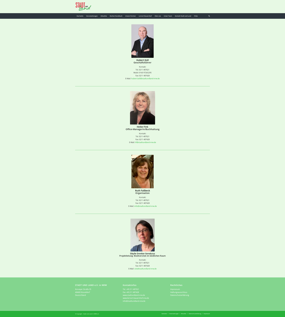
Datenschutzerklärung (179, 295)
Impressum (175, 289)
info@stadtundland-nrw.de (145, 206)
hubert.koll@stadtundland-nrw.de (145, 78)
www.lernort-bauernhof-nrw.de (136, 298)
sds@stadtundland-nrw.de (145, 268)
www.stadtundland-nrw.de (134, 295)
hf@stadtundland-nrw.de (145, 142)
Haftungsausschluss (178, 292)
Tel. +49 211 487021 (131, 289)
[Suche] (208, 16)
